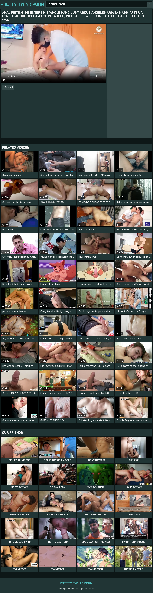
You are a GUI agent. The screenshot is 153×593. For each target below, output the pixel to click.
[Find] (149, 4)
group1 (9, 87)
